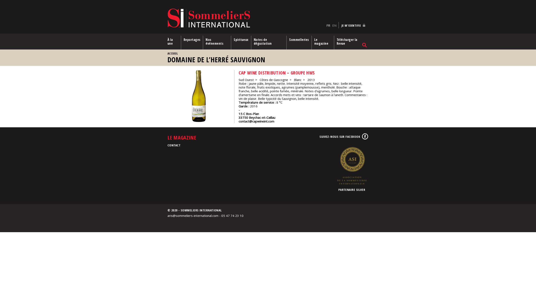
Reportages (192, 39)
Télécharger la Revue (347, 41)
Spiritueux (241, 39)
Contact (174, 145)
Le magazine (321, 41)
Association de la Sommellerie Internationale (351, 166)
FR (328, 25)
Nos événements (214, 41)
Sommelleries (299, 39)
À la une (170, 41)
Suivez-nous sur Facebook (340, 136)
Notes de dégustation (263, 41)
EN (334, 25)
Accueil (173, 53)
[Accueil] (246, 18)
